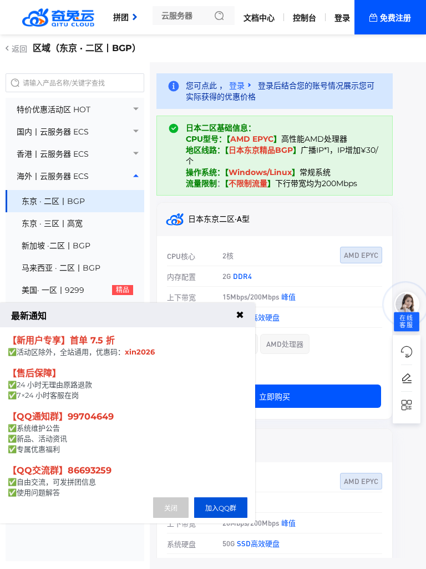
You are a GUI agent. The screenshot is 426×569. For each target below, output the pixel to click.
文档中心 (259, 18)
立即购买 (274, 396)
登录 (342, 18)
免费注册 (395, 18)
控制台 (304, 18)
